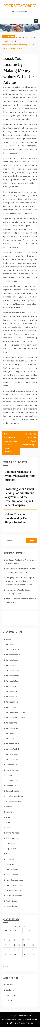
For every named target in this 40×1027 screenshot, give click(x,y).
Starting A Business (14, 890)
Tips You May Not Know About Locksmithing (29, 439)
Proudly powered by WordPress (16, 1019)
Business (9, 644)
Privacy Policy (12, 995)
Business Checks (13, 649)
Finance (9, 775)
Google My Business (14, 796)
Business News (12, 702)
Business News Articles (15, 712)
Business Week (12, 754)
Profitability (11, 859)
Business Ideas (12, 660)
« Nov (5, 966)
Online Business (12, 833)
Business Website (13, 744)
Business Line (11, 691)
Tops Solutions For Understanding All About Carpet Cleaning (10, 443)
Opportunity (11, 843)
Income (9, 806)
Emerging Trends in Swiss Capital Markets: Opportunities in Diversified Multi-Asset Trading (20, 581)
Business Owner (12, 723)
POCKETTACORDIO (20, 5)
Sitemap (9, 1000)
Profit (8, 854)
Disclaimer (10, 990)
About (8, 639)
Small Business (12, 869)
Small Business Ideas (14, 880)
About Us (9, 985)
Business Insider (12, 670)
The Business (11, 901)
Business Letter (12, 681)
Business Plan (11, 733)
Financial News (12, 780)
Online (8, 827)
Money (8, 817)
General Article (12, 791)
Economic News (12, 765)
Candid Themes (26, 1023)
